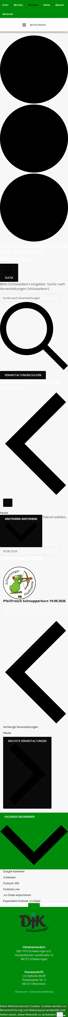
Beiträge (18, 4)
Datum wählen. (55, 517)
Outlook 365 (11, 883)
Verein (46, 4)
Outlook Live (11, 889)
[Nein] (64, 1015)
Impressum (7, 14)
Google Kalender (14, 871)
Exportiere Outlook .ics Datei (21, 901)
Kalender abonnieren (20, 817)
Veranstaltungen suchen (23, 375)
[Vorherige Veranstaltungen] (35, 494)
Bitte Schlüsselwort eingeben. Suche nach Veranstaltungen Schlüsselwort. (32, 286)
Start (5, 4)
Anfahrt (59, 4)
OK (60, 1014)
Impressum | (22, 991)
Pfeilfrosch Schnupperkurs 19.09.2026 (34, 601)
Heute (4, 513)
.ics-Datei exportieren (17, 895)
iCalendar (9, 877)
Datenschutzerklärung (41, 991)
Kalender (33, 4)
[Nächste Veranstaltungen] (7, 503)
